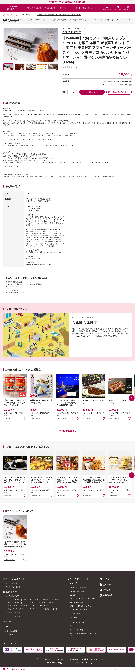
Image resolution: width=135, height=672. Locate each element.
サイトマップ (33, 659)
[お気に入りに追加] (127, 321)
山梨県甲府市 (61, 495)
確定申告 (73, 626)
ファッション (42, 606)
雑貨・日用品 (12, 606)
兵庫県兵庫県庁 (9, 418)
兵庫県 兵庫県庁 (71, 32)
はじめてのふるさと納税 (78, 588)
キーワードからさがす (12, 587)
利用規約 (60, 659)
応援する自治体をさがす (33, 8)
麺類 (33, 602)
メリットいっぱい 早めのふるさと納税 (82, 599)
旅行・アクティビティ (15, 609)
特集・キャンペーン (65, 8)
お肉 (9, 599)
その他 (55, 609)
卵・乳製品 (55, 599)
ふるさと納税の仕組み (77, 591)
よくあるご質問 (75, 613)
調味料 (51, 602)
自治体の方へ (109, 595)
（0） (77, 67)
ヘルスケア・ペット (33, 609)
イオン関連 (9, 634)
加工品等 (42, 602)
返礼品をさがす (50, 8)
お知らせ (107, 585)
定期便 (46, 609)
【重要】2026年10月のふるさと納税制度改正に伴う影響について (59, 15)
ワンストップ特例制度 (77, 622)
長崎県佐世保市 (35, 495)
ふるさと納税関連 (11, 631)
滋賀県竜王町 (8, 495)
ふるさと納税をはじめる (84, 8)
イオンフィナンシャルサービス (80, 662)
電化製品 (24, 606)
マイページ (108, 579)
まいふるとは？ (75, 595)
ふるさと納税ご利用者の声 (78, 609)
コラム (7, 626)
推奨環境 (48, 659)
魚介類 (17, 599)
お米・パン (27, 599)
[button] (132, 398)
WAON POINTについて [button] (130, 85)
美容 (32, 606)
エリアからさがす (11, 583)
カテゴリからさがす (12, 596)
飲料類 (17, 602)
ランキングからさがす (12, 612)
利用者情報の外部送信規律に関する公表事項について (88, 659)
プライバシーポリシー (52, 662)
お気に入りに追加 (127, 321)
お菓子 (26, 602)
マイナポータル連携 (76, 630)
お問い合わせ (109, 590)
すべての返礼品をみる (67, 431)
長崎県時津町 (113, 495)
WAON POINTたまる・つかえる (80, 606)
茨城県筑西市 (87, 495)
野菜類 (45, 599)
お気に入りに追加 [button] (24, 418)
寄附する (92, 92)
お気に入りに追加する (119, 92)
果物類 (37, 599)
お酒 (9, 602)
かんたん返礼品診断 (76, 602)
